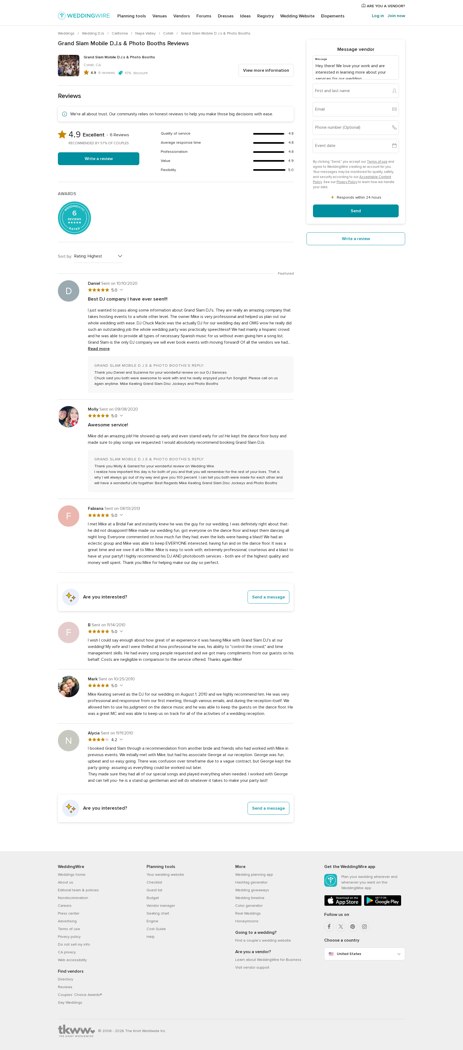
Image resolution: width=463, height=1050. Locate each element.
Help (151, 936)
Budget (153, 898)
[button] (176, 597)
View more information (266, 70)
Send (356, 210)
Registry (265, 16)
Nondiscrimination (73, 898)
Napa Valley (146, 33)
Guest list (154, 890)
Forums (203, 16)
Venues (159, 16)
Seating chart (158, 913)
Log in (378, 15)
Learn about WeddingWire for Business (268, 959)
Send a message (268, 597)
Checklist (154, 882)
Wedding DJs (93, 33)
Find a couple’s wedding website (263, 940)
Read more (99, 348)
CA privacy (67, 952)
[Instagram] (364, 926)
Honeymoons (247, 921)
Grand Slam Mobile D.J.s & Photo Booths (216, 33)
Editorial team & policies (78, 890)
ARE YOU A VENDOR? (385, 6)
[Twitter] (341, 926)
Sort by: (65, 256)
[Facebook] (329, 926)
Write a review (99, 158)
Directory (65, 979)
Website (297, 16)
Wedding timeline (249, 898)
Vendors (181, 16)
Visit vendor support (252, 967)
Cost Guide (156, 929)
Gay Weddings (70, 1002)
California (120, 33)
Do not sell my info (74, 944)
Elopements (333, 16)
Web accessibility (72, 960)
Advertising (67, 921)
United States (349, 954)
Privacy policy (69, 936)
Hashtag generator (251, 882)
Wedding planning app (254, 874)
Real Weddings (248, 913)
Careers (65, 905)
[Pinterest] (352, 926)
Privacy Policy (347, 182)
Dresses (226, 16)
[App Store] (343, 905)
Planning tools (131, 16)
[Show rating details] (120, 290)
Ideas (245, 16)
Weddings (67, 33)
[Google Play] (382, 905)
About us (65, 882)
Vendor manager (161, 905)
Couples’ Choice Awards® (80, 994)
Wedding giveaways (252, 890)
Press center (68, 913)
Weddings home (71, 874)
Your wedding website (165, 874)
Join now (396, 15)
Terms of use (377, 161)
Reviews (65, 987)
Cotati (168, 33)
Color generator (249, 905)
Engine (152, 921)
